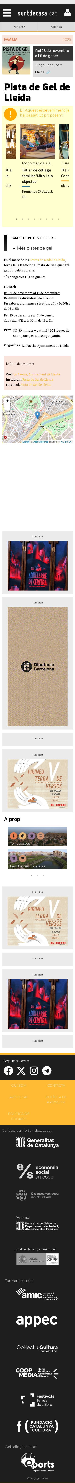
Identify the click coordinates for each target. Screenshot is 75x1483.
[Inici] (37, 13)
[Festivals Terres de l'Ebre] (37, 1402)
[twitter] (21, 1073)
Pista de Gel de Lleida (37, 379)
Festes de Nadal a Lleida (47, 260)
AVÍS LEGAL (18, 1097)
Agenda (56, 26)
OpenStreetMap (40, 441)
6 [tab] (47, 219)
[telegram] (47, 1073)
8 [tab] (59, 219)
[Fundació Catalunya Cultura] (37, 1428)
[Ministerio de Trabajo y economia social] (37, 1262)
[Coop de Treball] (37, 1199)
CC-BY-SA (66, 441)
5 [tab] (41, 219)
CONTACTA (56, 1085)
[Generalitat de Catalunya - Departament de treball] (37, 1230)
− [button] (7, 407)
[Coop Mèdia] (37, 1375)
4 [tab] (35, 219)
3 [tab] (29, 219)
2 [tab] (23, 219)
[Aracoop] (37, 1173)
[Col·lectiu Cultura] (37, 1349)
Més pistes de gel (34, 248)
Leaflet (25, 441)
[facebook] (8, 1073)
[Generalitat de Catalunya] (37, 1146)
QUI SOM (18, 1085)
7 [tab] (53, 219)
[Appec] (37, 1323)
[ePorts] (37, 1463)
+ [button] (7, 400)
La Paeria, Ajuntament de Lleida (36, 374)
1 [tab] (17, 219)
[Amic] (37, 1297)
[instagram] (34, 1073)
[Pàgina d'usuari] (68, 15)
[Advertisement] (37, 485)
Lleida (39, 72)
